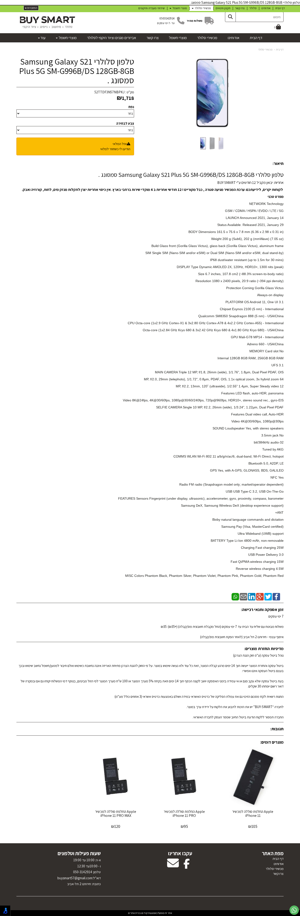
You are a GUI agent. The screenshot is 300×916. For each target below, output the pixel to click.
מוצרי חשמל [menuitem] (179, 8)
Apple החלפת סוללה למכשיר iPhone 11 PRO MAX (115, 813)
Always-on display (270, 295)
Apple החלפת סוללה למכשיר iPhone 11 (252, 813)
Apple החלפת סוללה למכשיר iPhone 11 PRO (184, 813)
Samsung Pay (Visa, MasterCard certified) (252, 526)
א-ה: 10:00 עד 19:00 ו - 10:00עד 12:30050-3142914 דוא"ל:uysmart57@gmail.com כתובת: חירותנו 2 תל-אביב (79, 872)
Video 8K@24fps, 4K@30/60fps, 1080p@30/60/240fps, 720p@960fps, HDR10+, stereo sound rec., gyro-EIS (203, 400)
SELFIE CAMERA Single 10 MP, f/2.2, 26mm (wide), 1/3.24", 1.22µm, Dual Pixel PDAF (220, 407)
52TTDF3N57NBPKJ (109, 92)
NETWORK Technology (266, 204)
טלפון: (96, 872)
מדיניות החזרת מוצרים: (264, 648)
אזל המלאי (120, 144)
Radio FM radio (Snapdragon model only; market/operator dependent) (231, 484)
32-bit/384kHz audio (269, 442)
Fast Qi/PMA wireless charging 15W (257, 561)
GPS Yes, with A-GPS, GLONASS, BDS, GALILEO (247, 470)
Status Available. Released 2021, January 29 (250, 225)
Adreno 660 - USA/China (265, 344)
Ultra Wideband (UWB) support (261, 533)
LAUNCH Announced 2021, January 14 (255, 218)
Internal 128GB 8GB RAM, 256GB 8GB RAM (251, 358)
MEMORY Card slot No (266, 351)
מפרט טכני (275, 196)
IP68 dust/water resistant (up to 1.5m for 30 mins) (247, 260)
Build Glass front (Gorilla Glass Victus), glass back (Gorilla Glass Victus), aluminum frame (217, 246)
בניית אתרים (134, 913)
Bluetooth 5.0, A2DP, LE (266, 463)
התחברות (32, 8)
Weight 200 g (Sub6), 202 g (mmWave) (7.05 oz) (247, 239)
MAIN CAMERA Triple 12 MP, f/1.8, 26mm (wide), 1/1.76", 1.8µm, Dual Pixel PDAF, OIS (219, 372)
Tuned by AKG (273, 449)
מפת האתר (273, 853)
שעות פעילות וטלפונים (79, 853)
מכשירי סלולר (265, 49)
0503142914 (167, 18)
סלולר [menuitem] (253, 8)
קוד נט (144, 913)
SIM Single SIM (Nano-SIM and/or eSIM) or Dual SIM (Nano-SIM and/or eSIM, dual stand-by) (214, 253)
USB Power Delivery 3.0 (266, 554)
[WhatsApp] (235, 596)
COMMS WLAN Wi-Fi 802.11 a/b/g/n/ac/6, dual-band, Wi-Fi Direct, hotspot (228, 456)
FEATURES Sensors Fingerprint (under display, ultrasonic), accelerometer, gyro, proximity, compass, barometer (201, 498)
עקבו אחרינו (180, 853)
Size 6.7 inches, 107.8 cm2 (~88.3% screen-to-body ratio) (241, 274)
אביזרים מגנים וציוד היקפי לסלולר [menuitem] (111, 37)
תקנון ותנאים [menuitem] (223, 8)
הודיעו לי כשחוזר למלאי (115, 149)
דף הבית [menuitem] (280, 8)
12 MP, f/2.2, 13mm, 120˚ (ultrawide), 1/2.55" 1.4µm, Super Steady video (230, 386)
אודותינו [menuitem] (265, 8)
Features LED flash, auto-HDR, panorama (252, 393)
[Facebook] (276, 596)
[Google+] (260, 596)
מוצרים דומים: (272, 742)
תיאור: (278, 163)
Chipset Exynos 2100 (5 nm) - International (252, 309)
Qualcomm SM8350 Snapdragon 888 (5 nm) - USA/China (241, 316)
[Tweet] (268, 596)
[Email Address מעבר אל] (173, 866)
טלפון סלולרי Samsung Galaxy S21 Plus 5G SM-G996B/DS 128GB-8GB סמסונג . (76, 71)
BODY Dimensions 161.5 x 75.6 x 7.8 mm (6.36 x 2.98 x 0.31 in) (236, 232)
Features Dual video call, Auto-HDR (257, 414)
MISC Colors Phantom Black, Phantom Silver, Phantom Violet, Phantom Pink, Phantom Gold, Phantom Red (204, 576)
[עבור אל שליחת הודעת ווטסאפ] (294, 910)
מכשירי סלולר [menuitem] (202, 8)
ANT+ (279, 512)
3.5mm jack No (272, 435)
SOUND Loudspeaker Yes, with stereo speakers (248, 428)
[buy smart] (47, 22)
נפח (131, 107)
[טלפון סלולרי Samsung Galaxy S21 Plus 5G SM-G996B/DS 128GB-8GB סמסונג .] (203, 143)
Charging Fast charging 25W (262, 547)
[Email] (243, 596)
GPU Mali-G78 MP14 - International (257, 337)
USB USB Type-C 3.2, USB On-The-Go (255, 491)
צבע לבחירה (125, 123)
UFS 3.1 (277, 365)
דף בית (280, 49)
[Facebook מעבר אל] (187, 866)
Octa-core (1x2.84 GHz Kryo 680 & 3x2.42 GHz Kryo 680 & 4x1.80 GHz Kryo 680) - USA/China (213, 330)
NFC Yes (277, 477)
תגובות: (277, 728)
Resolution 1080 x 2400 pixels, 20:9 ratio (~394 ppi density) (239, 281)
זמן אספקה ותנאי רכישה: (262, 609)
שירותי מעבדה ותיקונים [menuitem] (151, 8)
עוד (42, 37)
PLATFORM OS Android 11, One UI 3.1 (254, 302)
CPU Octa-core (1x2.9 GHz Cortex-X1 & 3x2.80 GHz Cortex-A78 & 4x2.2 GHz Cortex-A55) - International (206, 323)
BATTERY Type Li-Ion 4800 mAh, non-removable (247, 540)
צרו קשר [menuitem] (240, 8)
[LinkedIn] (251, 596)
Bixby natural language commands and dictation (248, 519)
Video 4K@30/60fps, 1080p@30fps (257, 421)
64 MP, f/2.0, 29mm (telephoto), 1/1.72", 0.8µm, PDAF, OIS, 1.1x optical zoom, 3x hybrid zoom (214, 379)
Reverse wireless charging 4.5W (260, 569)
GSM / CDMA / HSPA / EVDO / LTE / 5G (254, 211)
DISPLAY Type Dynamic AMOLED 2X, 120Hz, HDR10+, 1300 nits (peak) (230, 267)
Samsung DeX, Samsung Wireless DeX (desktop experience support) (232, 505)
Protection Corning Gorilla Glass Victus (255, 288)
